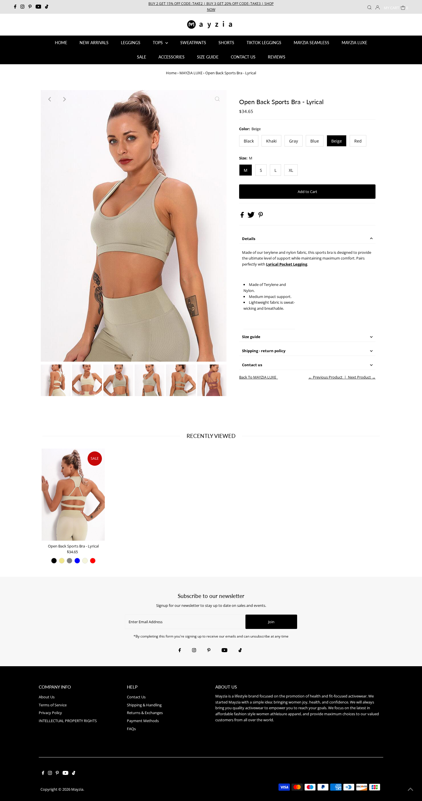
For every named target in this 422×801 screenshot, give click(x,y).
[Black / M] (54, 561)
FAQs (131, 728)
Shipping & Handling (144, 705)
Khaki (271, 141)
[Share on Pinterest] (260, 216)
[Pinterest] (30, 7)
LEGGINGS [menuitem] (130, 42)
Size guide (251, 336)
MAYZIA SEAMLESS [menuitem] (311, 42)
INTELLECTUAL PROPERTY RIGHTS (68, 720)
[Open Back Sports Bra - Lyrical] (73, 495)
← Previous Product (325, 377)
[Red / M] (93, 561)
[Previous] (50, 99)
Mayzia (77, 789)
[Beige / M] (85, 561)
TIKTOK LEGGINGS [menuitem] (264, 42)
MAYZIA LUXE (190, 72)
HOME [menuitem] (61, 42)
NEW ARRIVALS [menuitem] (94, 42)
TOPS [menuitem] (158, 42)
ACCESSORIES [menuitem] (171, 56)
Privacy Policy (50, 712)
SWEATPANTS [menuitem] (193, 42)
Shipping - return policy (263, 350)
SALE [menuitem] (141, 56)
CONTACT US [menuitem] (243, 56)
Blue (314, 141)
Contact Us (136, 696)
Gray (293, 141)
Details (248, 238)
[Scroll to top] (410, 789)
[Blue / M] (77, 561)
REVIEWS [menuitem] (276, 56)
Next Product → (361, 377)
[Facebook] (15, 7)
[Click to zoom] (217, 99)
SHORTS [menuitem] (226, 42)
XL (291, 170)
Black (249, 141)
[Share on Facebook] (243, 216)
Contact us (252, 364)
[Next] (64, 99)
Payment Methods (143, 720)
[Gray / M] (69, 561)
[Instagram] (22, 7)
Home (171, 72)
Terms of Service (53, 705)
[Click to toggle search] (369, 7)
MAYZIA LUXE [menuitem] (354, 42)
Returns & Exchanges (145, 712)
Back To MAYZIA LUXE (257, 377)
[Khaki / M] (62, 561)
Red (358, 141)
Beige (336, 141)
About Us (47, 696)
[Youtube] (38, 7)
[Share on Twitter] (251, 216)
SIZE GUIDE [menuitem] (207, 56)
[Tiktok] (47, 7)
